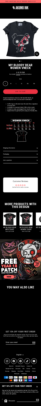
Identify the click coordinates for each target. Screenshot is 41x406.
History (28, 368)
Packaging (6, 154)
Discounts (18, 368)
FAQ (23, 368)
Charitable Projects (20, 366)
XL (21, 83)
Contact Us (29, 366)
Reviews (7, 371)
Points (33, 368)
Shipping (18, 74)
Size (20, 79)
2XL (28, 83)
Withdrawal (24, 373)
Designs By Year (10, 368)
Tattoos (34, 371)
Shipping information (9, 148)
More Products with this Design (20, 205)
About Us (11, 366)
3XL (34, 83)
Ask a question (7, 160)
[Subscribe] (37, 400)
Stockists (27, 371)
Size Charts (20, 371)
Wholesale (16, 373)
